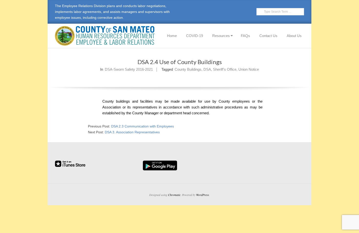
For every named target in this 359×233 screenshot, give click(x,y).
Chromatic (174, 195)
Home (172, 36)
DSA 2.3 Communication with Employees (142, 126)
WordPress (202, 195)
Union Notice (248, 69)
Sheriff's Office (224, 69)
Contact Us (268, 36)
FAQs (245, 36)
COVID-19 (194, 36)
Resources (221, 36)
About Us (294, 36)
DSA (207, 69)
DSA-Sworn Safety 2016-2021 (129, 69)
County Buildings (188, 69)
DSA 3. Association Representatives (132, 132)
